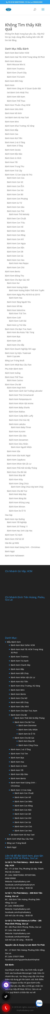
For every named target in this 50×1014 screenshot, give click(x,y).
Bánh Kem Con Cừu (15, 178)
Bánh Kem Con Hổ (23, 797)
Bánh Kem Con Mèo (16, 231)
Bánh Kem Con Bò (15, 194)
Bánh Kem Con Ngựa (16, 243)
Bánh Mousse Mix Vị (16, 64)
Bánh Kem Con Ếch (15, 186)
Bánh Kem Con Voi (15, 190)
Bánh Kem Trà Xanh (16, 77)
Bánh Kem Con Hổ (15, 227)
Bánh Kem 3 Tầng (15, 145)
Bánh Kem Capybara (16, 459)
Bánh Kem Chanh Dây (17, 72)
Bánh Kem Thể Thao (16, 101)
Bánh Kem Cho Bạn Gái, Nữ (17, 280)
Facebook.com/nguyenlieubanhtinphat (22, 959)
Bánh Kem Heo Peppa (18, 263)
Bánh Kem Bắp (11, 130)
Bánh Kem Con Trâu (16, 222)
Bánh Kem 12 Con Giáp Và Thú (18, 174)
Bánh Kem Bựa (13, 336)
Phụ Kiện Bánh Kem (14, 368)
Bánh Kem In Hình (13, 158)
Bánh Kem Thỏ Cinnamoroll (21, 395)
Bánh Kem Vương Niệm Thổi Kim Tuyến (26, 290)
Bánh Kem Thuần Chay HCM (17, 105)
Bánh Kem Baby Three (21, 427)
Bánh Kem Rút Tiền (13, 138)
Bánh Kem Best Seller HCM (17, 53)
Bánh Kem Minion (17, 506)
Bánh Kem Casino (15, 380)
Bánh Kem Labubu (17, 424)
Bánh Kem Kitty (16, 479)
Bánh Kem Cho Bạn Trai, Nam (18, 329)
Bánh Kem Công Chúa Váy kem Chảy (27, 486)
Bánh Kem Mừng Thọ (14, 275)
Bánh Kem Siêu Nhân (18, 444)
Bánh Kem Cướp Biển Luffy (21, 416)
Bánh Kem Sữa (13, 451)
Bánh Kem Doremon (28, 725)
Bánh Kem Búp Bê (17, 475)
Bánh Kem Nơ (13, 283)
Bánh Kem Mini (12, 121)
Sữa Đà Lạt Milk (12, 543)
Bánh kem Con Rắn (23, 810)
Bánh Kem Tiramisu (16, 68)
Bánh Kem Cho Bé (13, 384)
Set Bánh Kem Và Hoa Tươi (17, 117)
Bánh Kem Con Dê (15, 251)
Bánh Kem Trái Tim (17, 313)
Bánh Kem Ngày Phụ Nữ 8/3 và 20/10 (23, 294)
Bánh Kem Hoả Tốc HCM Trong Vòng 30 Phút (25, 57)
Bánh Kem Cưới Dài (17, 321)
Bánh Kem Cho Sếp (15, 345)
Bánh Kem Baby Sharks (19, 407)
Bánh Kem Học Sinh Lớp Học (19, 530)
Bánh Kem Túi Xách (13, 535)
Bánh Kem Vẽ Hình (13, 113)
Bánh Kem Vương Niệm (17, 287)
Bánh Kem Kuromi (17, 431)
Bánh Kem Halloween (14, 555)
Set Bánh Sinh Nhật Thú (18, 92)
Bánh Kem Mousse (13, 61)
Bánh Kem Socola (13, 150)
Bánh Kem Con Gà (15, 256)
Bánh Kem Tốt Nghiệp (17, 522)
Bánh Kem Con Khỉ (15, 239)
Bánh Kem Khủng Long (19, 502)
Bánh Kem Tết (11, 162)
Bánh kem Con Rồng (24, 805)
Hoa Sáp (8, 515)
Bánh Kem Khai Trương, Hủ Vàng (19, 126)
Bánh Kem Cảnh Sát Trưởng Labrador (26, 391)
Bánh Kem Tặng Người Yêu (19, 302)
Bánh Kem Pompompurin (20, 399)
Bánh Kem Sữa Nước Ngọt (18, 455)
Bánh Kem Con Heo (15, 260)
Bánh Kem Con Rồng (16, 235)
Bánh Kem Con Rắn (15, 247)
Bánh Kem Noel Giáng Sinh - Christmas (22, 547)
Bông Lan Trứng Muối (14, 360)
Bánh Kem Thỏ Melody (19, 214)
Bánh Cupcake (13, 356)
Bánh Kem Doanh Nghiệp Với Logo (20, 349)
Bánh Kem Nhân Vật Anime (21, 403)
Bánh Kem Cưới (14, 317)
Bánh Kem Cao (11, 134)
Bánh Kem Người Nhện (21, 447)
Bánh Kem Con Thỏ (15, 211)
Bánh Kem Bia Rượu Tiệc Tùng (20, 332)
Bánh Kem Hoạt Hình (16, 387)
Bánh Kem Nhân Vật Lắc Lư (19, 463)
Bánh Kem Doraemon (18, 440)
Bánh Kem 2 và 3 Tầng (15, 142)
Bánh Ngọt (10, 551)
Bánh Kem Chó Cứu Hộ (19, 420)
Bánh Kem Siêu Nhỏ (14, 109)
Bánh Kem (9, 85)
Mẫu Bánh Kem (14, 642)
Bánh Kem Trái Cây (13, 170)
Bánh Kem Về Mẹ (14, 306)
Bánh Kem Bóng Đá (17, 498)
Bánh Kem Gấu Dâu (18, 435)
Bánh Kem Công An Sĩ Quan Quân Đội (24, 88)
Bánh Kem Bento (12, 271)
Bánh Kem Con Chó (15, 267)
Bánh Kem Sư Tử (14, 203)
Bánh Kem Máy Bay (17, 494)
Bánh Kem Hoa (15, 297)
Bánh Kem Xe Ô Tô (17, 510)
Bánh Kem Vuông (12, 373)
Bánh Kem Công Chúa (19, 483)
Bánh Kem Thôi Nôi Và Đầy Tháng (22, 468)
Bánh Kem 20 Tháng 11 (17, 526)
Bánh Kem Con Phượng (17, 198)
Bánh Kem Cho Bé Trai (17, 491)
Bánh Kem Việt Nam (16, 96)
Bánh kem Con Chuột (16, 218)
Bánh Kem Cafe (14, 340)
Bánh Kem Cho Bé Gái (17, 472)
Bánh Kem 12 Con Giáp (21, 790)
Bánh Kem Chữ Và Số (14, 539)
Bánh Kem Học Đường (15, 519)
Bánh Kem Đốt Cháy (14, 81)
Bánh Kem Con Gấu (15, 207)
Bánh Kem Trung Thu (14, 166)
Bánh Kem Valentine (16, 310)
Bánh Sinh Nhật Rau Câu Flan (18, 364)
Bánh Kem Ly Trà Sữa (16, 325)
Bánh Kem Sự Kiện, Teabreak (18, 353)
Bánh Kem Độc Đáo (13, 154)
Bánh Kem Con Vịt (15, 182)
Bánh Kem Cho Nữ (19, 698)
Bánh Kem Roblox (17, 411)
